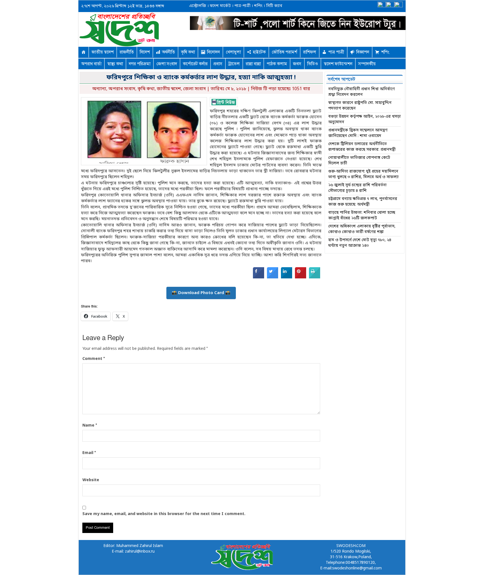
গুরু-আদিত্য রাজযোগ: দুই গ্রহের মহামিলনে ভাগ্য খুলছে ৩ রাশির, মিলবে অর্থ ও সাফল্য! (363, 174)
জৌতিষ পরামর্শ (284, 52)
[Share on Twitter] (272, 277)
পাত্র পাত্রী (336, 52)
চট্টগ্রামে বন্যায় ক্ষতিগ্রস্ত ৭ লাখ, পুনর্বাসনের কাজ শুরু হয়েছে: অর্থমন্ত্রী (362, 201)
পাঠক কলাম (277, 64)
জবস (297, 64)
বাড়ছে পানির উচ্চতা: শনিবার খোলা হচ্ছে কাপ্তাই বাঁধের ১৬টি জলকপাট (361, 215)
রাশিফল (309, 52)
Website (90, 480)
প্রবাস (217, 64)
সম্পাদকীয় (367, 64)
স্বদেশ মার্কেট (220, 6)
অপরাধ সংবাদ (121, 89)
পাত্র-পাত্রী (241, 6)
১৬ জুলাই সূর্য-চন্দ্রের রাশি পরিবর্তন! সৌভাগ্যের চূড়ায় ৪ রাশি (357, 188)
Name (89, 425)
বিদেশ (145, 52)
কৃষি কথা (188, 52)
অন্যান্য (99, 89)
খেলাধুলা (233, 52)
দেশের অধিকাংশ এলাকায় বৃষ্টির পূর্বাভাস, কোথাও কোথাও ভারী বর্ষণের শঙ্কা (361, 229)
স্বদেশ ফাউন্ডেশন (338, 64)
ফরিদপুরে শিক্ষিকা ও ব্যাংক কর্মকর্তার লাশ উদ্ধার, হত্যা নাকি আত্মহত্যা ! (201, 78)
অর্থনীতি (168, 52)
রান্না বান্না (253, 64)
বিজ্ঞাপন (362, 52)
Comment (93, 359)
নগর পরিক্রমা (139, 64)
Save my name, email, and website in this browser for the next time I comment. (163, 514)
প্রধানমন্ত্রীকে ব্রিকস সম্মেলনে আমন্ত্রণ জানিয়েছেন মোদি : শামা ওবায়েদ (357, 133)
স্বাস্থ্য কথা (115, 64)
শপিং (258, 6)
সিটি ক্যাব (273, 6)
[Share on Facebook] (258, 277)
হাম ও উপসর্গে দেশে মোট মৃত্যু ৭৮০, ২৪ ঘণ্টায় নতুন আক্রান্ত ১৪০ (359, 243)
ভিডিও (312, 64)
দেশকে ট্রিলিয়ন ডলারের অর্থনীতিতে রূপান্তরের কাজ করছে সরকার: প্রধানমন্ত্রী (361, 146)
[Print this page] (314, 277)
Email (89, 453)
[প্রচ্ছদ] (83, 52)
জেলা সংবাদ (166, 64)
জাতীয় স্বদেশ (103, 52)
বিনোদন (213, 52)
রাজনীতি (127, 52)
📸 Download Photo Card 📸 (201, 293)
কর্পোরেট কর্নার (195, 64)
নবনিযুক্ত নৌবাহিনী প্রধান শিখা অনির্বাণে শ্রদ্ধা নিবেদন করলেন (361, 92)
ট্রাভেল (234, 64)
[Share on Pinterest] (300, 277)
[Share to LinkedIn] (286, 277)
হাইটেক (259, 52)
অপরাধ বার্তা (91, 64)
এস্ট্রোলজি (197, 6)
